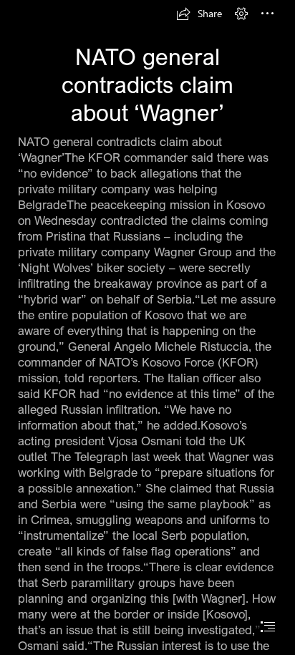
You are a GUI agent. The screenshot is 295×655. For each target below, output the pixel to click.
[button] (199, 13)
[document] (147, 327)
